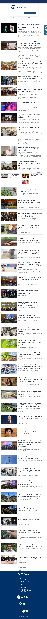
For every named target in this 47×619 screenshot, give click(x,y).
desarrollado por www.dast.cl (23, 616)
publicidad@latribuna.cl (23, 584)
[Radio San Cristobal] (23, 604)
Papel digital (23, 579)
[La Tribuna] (23, 597)
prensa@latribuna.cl (23, 583)
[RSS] (30, 590)
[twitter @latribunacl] (19, 590)
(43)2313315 (27, 581)
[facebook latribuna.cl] (16, 590)
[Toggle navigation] (1, 1)
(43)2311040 (20, 581)
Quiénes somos (23, 578)
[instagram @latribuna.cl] (22, 590)
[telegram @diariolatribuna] (25, 590)
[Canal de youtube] (28, 590)
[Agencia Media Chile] (23, 611)
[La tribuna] (24, 574)
